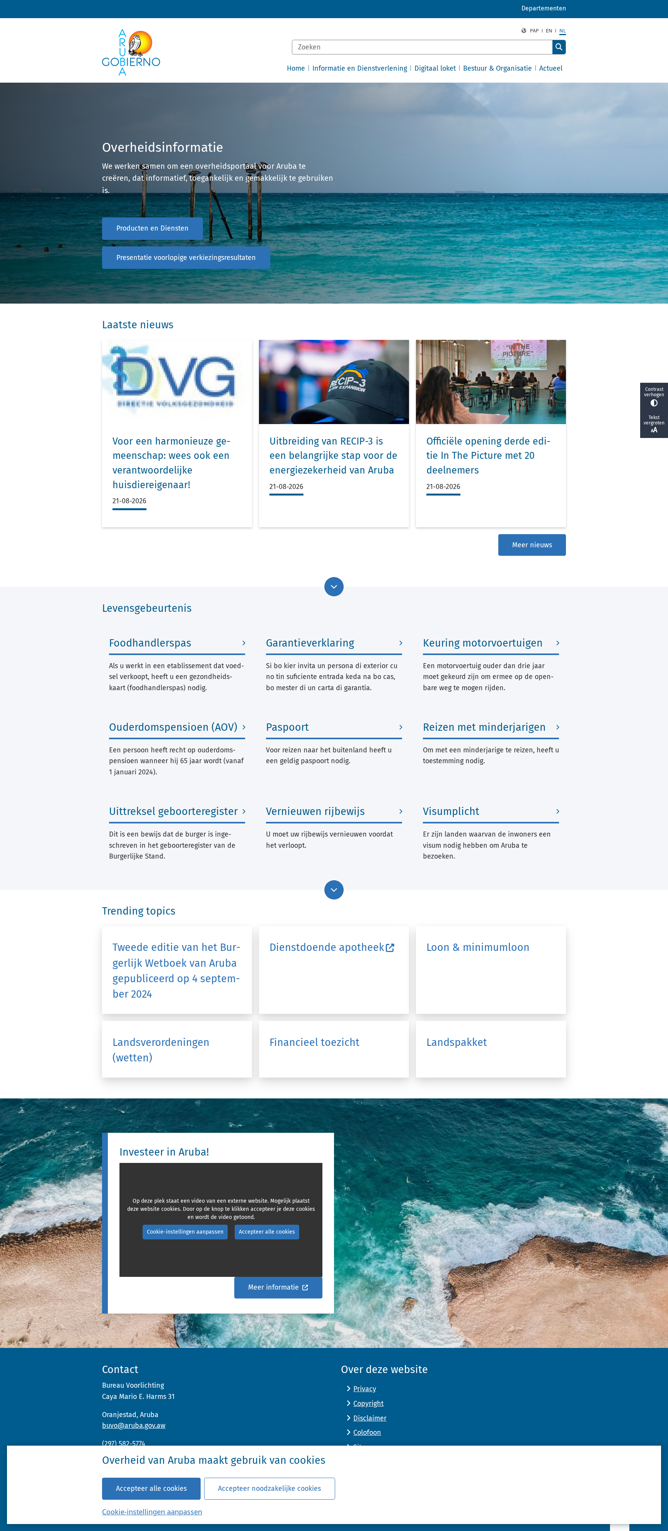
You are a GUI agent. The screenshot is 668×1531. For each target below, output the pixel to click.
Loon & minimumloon (478, 947)
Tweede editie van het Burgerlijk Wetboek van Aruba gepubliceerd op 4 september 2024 (176, 970)
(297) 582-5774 (123, 1443)
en (549, 30)
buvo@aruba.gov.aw (133, 1425)
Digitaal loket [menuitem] (435, 68)
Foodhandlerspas (150, 643)
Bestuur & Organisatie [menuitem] (497, 68)
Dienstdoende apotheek (326, 947)
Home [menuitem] (296, 68)
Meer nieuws (532, 545)
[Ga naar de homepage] (131, 52)
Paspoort (287, 727)
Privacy (364, 1389)
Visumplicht (451, 811)
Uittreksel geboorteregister (173, 811)
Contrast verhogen (654, 392)
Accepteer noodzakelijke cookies (269, 1488)
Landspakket (456, 1042)
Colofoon (367, 1432)
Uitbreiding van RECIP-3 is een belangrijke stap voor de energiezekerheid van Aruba (333, 456)
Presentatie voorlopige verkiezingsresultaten (186, 257)
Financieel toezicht (314, 1042)
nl (562, 30)
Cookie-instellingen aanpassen (152, 1511)
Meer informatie (274, 1287)
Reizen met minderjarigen (484, 727)
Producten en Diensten (152, 228)
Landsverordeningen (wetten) (161, 1050)
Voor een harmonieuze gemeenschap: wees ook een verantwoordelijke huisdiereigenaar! (171, 463)
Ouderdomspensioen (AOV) (173, 727)
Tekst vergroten (654, 420)
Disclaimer (370, 1418)
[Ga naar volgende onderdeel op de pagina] (334, 586)
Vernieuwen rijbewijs (315, 811)
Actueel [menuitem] (550, 68)
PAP (534, 30)
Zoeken (559, 47)
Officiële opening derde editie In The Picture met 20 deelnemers (488, 456)
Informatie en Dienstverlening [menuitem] (359, 68)
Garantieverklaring (310, 643)
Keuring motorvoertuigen (483, 643)
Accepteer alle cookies (151, 1488)
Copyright (368, 1403)
